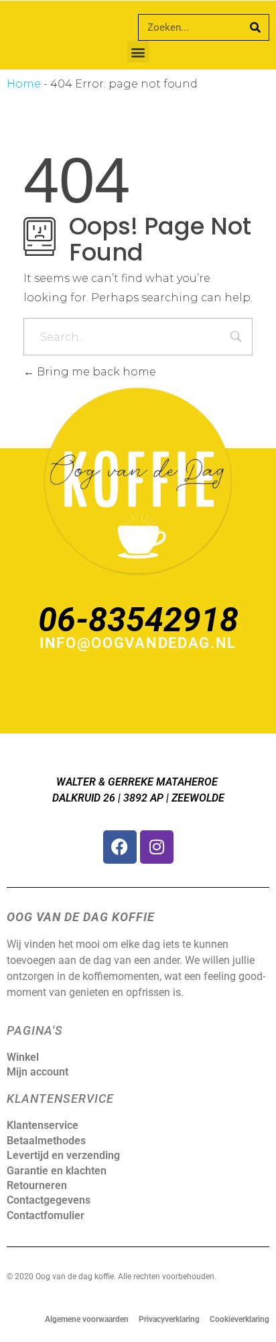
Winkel (23, 1057)
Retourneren (37, 1185)
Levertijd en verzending (63, 1155)
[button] (138, 52)
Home (24, 83)
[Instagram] (157, 847)
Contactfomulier (45, 1215)
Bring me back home (95, 371)
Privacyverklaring (169, 1319)
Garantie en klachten (57, 1170)
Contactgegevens (48, 1200)
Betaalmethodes (46, 1140)
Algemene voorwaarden (87, 1319)
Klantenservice (42, 1125)
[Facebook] (120, 847)
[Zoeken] (255, 27)
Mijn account (37, 1071)
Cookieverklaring (239, 1319)
